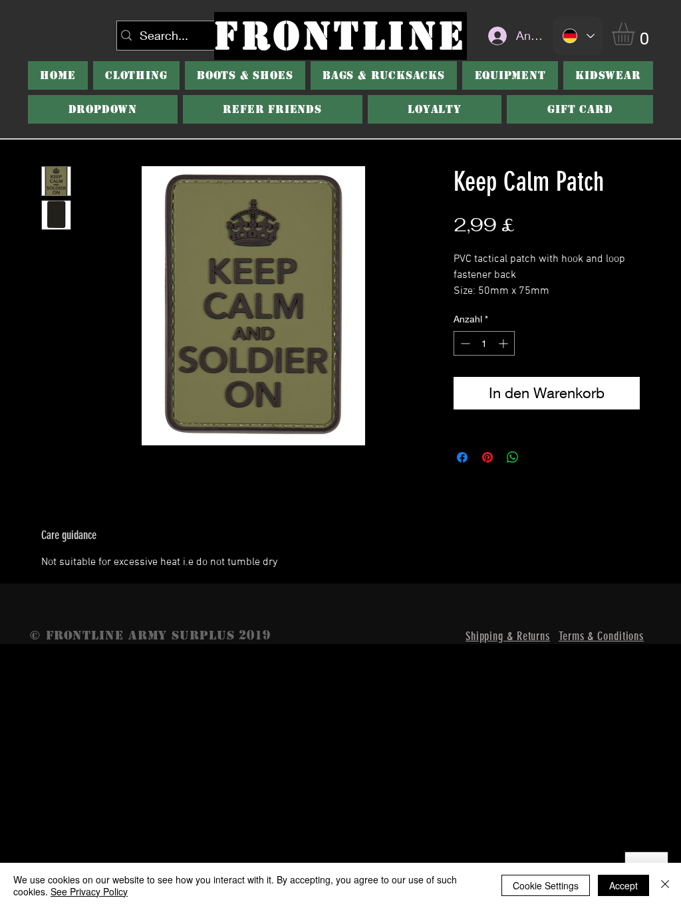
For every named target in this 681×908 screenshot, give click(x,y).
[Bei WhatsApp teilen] (513, 457)
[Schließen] (665, 885)
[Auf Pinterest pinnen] (487, 457)
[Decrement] (464, 343)
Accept (623, 885)
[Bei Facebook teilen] (462, 457)
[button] (245, 75)
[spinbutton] (484, 343)
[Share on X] (538, 457)
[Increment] (504, 343)
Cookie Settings (546, 885)
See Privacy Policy (89, 891)
